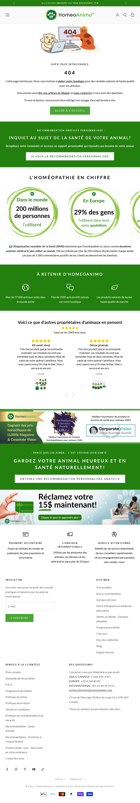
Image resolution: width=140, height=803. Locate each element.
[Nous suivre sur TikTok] (42, 769)
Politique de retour (16, 697)
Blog (99, 646)
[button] (67, 395)
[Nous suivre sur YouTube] (34, 769)
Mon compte (13, 672)
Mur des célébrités (107, 639)
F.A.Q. (8, 684)
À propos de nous (106, 599)
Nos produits (104, 587)
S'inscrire (19, 617)
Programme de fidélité (18, 690)
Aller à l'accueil (70, 110)
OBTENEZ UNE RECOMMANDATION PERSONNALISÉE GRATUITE (70, 478)
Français (76, 779)
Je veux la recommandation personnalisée (70, 156)
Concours (102, 633)
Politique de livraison (17, 703)
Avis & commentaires (108, 593)
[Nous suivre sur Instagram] (16, 769)
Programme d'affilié (108, 627)
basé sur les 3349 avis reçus (70, 332)
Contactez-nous (14, 758)
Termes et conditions (17, 709)
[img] (70, 328)
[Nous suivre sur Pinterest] (25, 769)
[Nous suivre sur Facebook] (7, 769)
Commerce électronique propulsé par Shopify (84, 786)
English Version (105, 652)
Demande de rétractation (20, 678)
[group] (70, 507)
